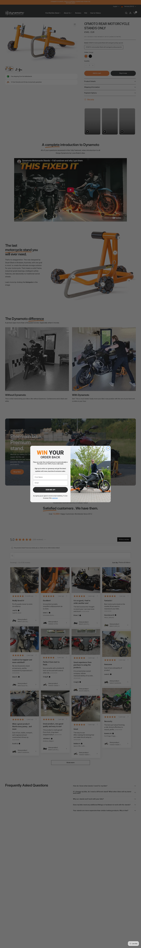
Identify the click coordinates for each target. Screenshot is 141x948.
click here (55, 498)
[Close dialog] (108, 448)
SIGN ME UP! (50, 490)
